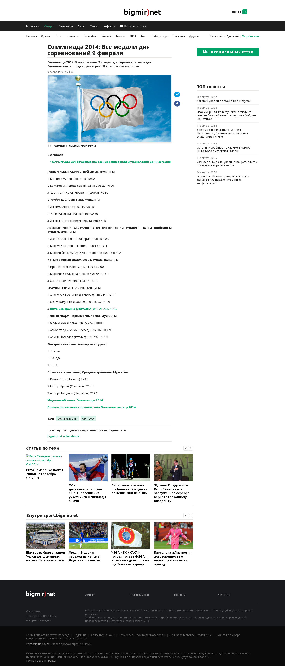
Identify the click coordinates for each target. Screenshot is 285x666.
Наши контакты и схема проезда (47, 635)
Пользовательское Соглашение (191, 635)
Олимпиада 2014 (68, 418)
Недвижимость (140, 594)
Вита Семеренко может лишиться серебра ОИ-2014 (45, 474)
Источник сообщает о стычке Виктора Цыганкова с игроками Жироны (223, 149)
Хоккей (106, 36)
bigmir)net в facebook (63, 436)
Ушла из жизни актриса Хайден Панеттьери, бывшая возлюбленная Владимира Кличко (222, 133)
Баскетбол (90, 36)
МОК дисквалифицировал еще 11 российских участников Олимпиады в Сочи (87, 493)
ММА (133, 36)
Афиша (109, 26)
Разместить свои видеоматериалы (142, 635)
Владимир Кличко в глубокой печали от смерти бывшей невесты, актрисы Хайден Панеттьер (226, 115)
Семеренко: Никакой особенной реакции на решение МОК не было (129, 489)
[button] (185, 448)
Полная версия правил (41, 660)
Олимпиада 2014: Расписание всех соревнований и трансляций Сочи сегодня (111, 162)
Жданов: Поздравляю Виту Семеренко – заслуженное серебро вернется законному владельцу (172, 493)
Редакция (80, 635)
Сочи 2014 (88, 418)
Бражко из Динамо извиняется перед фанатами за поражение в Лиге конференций (223, 179)
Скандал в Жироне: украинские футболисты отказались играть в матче (227, 163)
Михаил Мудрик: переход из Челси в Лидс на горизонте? (84, 556)
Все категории (135, 26)
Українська (250, 36)
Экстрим (179, 36)
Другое (194, 36)
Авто (81, 26)
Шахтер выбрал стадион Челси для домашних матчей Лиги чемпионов (45, 556)
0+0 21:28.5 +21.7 (83, 309)
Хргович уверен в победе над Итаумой (224, 101)
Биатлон (72, 36)
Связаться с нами (102, 635)
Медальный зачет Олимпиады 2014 (75, 400)
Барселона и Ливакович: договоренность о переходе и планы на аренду (173, 558)
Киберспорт (160, 36)
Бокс (59, 36)
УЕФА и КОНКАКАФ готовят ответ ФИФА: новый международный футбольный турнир (130, 558)
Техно (94, 26)
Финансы (66, 26)
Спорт (49, 26)
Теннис (120, 36)
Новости (33, 26)
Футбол (46, 36)
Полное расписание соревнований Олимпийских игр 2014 (92, 407)
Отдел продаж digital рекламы (71, 644)
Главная (31, 36)
